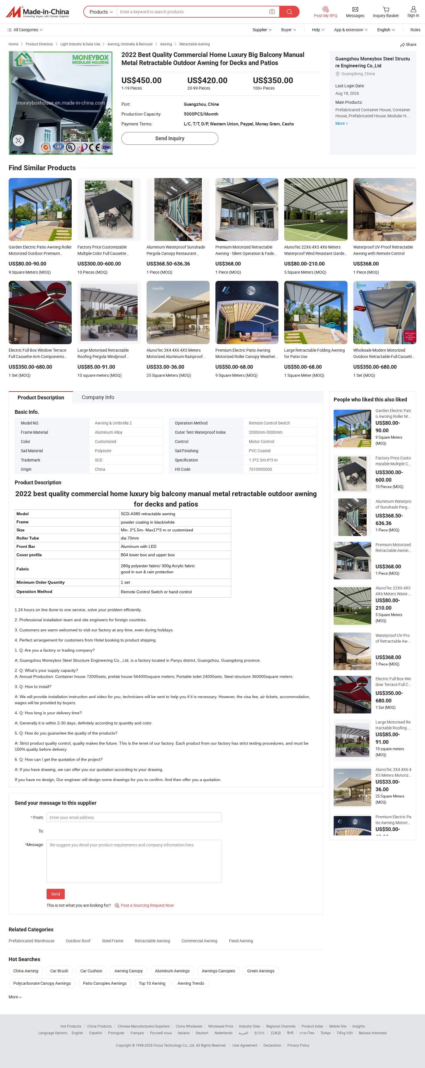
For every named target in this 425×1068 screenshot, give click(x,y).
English (77, 1032)
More (340, 123)
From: (37, 817)
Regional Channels (280, 1026)
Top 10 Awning (152, 983)
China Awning (25, 971)
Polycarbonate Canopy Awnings (42, 983)
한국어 (259, 1032)
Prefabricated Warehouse (31, 940)
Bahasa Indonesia (373, 1032)
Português (116, 1032)
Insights (358, 1026)
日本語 (276, 1032)
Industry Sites (249, 1026)
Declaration (272, 1045)
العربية (243, 1032)
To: (41, 831)
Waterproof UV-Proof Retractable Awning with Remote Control (394, 638)
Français (137, 1032)
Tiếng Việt (345, 1032)
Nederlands (223, 1032)
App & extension (348, 29)
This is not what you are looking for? (79, 905)
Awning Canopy (128, 971)
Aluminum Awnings (172, 971)
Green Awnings (260, 971)
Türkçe (325, 1032)
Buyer (286, 29)
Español (95, 1032)
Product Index (312, 1026)
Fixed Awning (241, 940)
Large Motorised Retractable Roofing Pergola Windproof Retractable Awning (393, 725)
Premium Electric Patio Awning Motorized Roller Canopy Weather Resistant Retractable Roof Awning (393, 820)
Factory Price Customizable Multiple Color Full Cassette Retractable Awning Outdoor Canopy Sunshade (394, 461)
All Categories (26, 29)
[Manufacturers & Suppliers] (37, 12)
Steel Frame (112, 940)
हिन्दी (290, 1032)
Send (55, 894)
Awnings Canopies (218, 971)
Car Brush (59, 971)
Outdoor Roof (78, 940)
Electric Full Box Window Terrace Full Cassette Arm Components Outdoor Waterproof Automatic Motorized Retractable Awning (394, 681)
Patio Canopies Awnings (105, 983)
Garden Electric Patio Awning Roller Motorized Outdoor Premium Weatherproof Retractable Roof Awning (393, 413)
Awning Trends (191, 983)
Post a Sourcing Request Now (144, 905)
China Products (99, 1026)
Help (316, 29)
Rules (415, 29)
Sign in (413, 15)
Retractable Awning (152, 940)
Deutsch (202, 1032)
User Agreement (244, 1045)
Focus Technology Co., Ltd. (175, 1045)
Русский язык (161, 1032)
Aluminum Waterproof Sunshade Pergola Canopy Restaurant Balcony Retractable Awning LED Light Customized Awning (393, 504)
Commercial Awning (199, 940)
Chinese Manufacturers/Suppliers (144, 1026)
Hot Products (70, 1026)
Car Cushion (91, 971)
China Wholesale (189, 1026)
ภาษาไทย (307, 1032)
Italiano (184, 1032)
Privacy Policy (298, 1045)
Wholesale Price (220, 1026)
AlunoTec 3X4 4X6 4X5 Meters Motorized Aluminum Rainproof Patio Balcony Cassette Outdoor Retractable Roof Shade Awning (394, 772)
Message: (34, 844)
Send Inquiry (169, 138)
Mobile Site (337, 1026)
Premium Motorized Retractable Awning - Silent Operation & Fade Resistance (393, 547)
